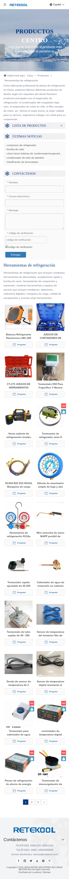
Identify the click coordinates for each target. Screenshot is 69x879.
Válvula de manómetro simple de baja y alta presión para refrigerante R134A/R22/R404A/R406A (50, 485)
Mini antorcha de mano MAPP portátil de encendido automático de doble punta (50, 534)
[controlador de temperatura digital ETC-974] (50, 713)
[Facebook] (18, 861)
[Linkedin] (24, 861)
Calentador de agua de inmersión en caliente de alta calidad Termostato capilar (50, 584)
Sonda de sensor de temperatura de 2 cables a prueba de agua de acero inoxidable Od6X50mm (18, 683)
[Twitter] (31, 861)
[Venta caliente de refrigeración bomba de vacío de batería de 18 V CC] (19, 416)
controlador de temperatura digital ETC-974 (50, 733)
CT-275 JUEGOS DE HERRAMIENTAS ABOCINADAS (18, 386)
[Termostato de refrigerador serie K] (50, 416)
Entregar (16, 254)
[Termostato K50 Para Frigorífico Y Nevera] (50, 371)
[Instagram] (43, 861)
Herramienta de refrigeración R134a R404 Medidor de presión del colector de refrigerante (19, 534)
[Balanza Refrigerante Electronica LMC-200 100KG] (19, 316)
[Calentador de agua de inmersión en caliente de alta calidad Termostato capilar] (50, 564)
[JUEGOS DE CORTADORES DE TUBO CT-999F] (50, 321)
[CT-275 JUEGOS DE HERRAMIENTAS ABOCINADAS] (19, 366)
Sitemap (46, 872)
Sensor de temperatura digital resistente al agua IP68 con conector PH (50, 683)
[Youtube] (37, 861)
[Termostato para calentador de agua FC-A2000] (19, 715)
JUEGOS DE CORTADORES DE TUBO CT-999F (50, 336)
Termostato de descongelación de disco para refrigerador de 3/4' (50, 782)
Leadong (36, 872)
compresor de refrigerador (21, 145)
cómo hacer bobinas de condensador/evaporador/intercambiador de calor (34, 153)
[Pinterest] (49, 861)
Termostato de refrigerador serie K (50, 435)
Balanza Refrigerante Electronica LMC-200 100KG (18, 336)
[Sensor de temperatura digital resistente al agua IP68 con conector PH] (50, 663)
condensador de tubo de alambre (25, 157)
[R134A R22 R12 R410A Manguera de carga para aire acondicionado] (19, 465)
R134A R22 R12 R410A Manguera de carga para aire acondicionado (18, 485)
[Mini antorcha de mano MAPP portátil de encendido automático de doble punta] (50, 515)
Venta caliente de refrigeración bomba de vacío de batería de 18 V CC (18, 435)
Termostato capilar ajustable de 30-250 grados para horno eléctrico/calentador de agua (19, 584)
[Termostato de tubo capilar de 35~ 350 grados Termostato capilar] (19, 614)
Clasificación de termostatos (22, 162)
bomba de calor (15, 149)
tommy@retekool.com (45, 854)
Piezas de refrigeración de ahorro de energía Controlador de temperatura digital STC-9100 (18, 782)
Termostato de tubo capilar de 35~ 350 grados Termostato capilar (18, 633)
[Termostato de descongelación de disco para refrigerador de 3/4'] (50, 764)
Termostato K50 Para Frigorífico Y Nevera (50, 386)
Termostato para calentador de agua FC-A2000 (18, 733)
